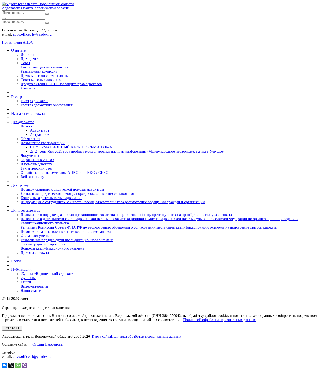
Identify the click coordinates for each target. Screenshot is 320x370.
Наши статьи (31, 290)
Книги (26, 282)
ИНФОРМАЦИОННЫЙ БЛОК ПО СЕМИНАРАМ (71, 147)
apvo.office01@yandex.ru (32, 34)
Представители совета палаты (45, 76)
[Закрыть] (4, 18)
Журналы (28, 278)
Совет (25, 63)
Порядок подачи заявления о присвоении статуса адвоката (67, 231)
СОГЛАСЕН (12, 328)
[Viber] (24, 365)
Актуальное (39, 135)
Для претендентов (25, 210)
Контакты (28, 88)
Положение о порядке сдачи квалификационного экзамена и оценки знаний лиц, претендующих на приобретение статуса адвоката (126, 215)
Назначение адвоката (28, 113)
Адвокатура (39, 130)
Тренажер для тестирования (43, 244)
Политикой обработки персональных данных (219, 320)
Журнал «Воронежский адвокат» (47, 274)
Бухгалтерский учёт (36, 168)
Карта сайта (101, 336)
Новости (27, 126)
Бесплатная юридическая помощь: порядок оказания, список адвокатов (78, 194)
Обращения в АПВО (37, 160)
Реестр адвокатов (34, 101)
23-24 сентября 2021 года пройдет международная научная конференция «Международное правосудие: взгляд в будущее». (128, 151)
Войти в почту (32, 177)
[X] (11, 365)
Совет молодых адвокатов (42, 80)
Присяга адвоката (35, 253)
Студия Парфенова (47, 344)
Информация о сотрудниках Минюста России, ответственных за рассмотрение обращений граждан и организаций (113, 202)
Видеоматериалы (34, 286)
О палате (18, 50)
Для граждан (21, 185)
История (27, 54)
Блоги (16, 261)
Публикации (21, 269)
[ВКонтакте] (4, 365)
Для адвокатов (22, 122)
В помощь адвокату (36, 164)
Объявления (30, 139)
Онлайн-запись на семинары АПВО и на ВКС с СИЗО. (65, 172)
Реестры (17, 97)
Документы (30, 156)
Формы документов (36, 236)
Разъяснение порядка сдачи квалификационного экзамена (67, 240)
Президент (29, 59)
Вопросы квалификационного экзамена (52, 248)
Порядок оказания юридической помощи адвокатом (62, 189)
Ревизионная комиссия (39, 71)
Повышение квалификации (43, 143)
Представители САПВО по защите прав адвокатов (61, 84)
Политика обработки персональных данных (146, 336)
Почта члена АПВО (18, 42)
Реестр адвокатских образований (47, 105)
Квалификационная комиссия (44, 67)
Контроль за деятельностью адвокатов (51, 198)
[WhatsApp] (18, 365)
